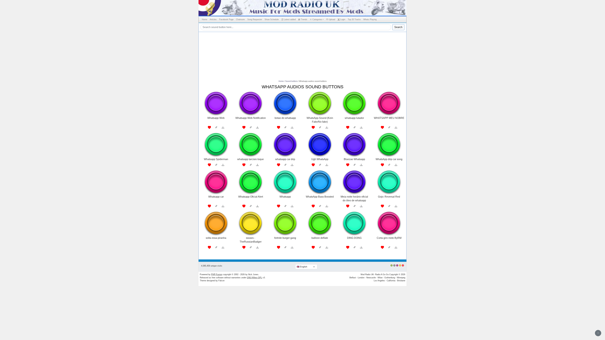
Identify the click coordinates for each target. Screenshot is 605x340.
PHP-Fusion (216, 274)
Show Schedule (272, 19)
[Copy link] (216, 127)
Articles (213, 19)
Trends (303, 19)
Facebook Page (226, 19)
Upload (331, 19)
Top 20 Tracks (354, 19)
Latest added (289, 19)
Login (342, 19)
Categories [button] (317, 19)
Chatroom (240, 19)
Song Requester (254, 19)
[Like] (209, 127)
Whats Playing (370, 19)
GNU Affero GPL (254, 277)
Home (204, 19)
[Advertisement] (302, 56)
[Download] (223, 127)
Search (398, 27)
